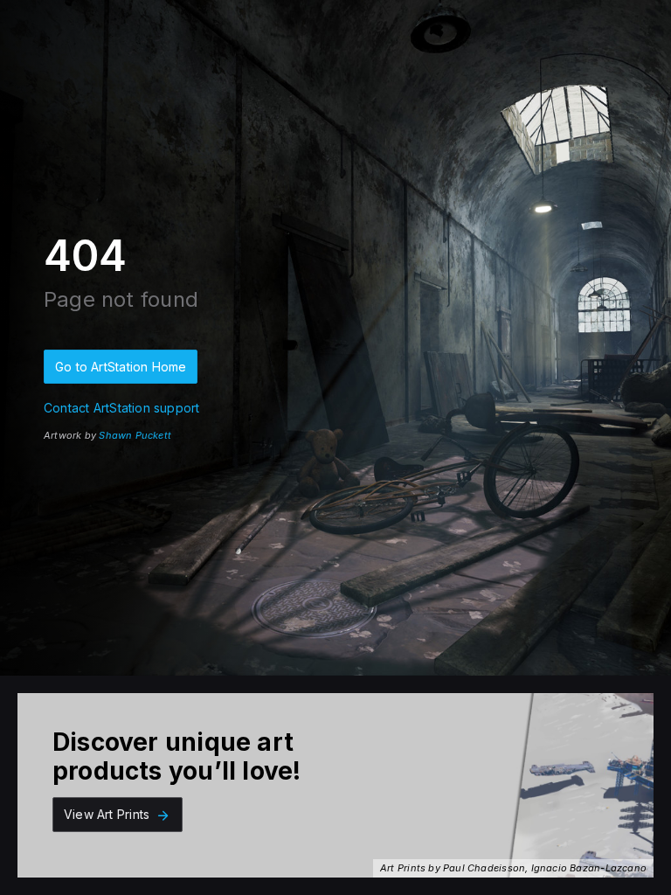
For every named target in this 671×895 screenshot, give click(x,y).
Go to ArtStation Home (120, 366)
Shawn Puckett (135, 435)
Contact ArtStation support (121, 407)
